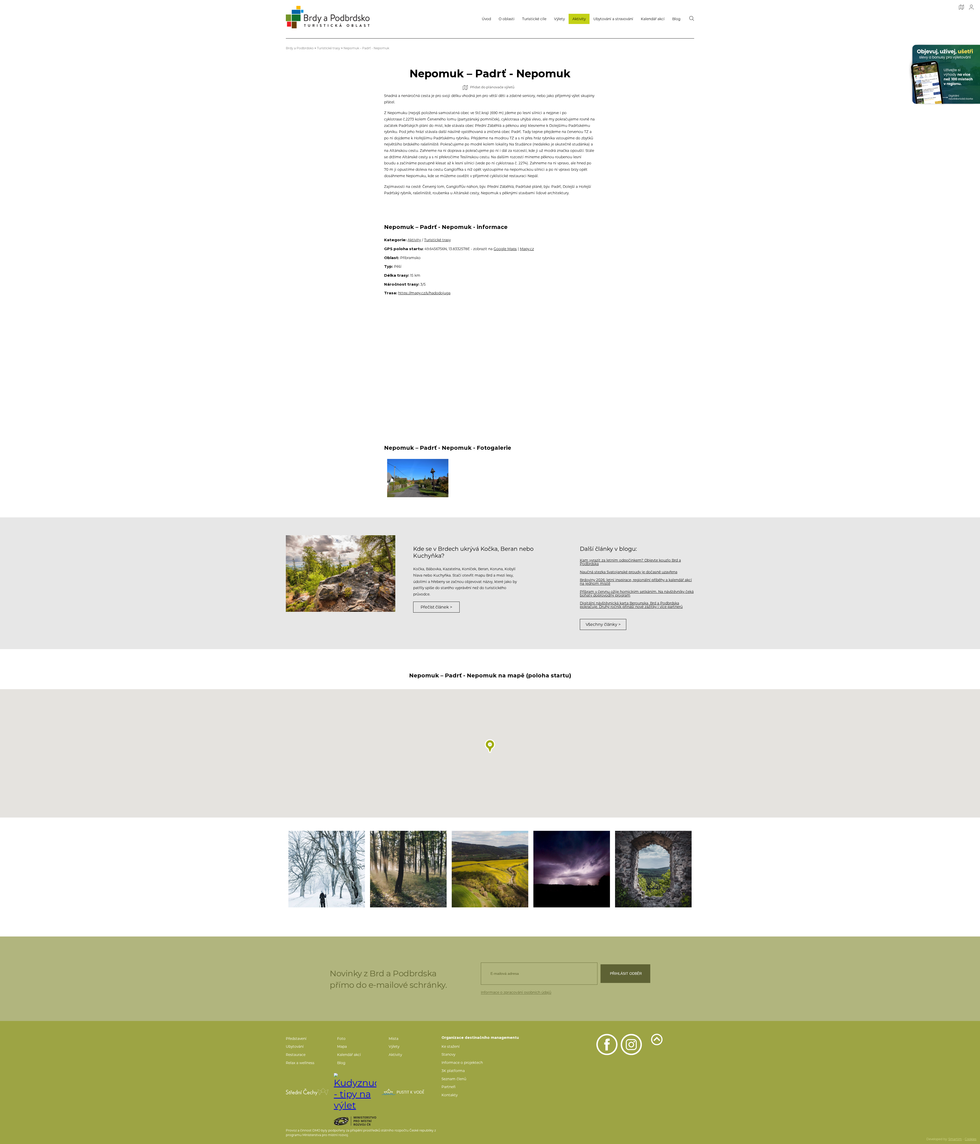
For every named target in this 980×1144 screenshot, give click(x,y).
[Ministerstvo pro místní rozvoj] (364, 1121)
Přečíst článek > (436, 607)
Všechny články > (603, 624)
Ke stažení (451, 1046)
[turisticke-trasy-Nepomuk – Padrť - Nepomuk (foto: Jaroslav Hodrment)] (418, 478)
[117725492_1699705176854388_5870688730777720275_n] (408, 869)
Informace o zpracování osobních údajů (516, 992)
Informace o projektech (462, 1063)
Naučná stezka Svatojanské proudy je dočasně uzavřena (628, 572)
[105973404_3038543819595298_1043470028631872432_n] (653, 869)
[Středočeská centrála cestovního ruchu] (307, 1092)
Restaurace (295, 1055)
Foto (341, 1039)
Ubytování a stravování (613, 19)
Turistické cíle (534, 19)
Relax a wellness (300, 1063)
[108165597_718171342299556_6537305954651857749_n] (571, 869)
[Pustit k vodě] (403, 1092)
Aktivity (579, 19)
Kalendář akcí (653, 19)
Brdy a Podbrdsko (300, 48)
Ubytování (295, 1046)
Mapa (342, 1046)
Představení (296, 1039)
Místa (393, 1039)
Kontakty (450, 1095)
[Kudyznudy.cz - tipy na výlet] (355, 1092)
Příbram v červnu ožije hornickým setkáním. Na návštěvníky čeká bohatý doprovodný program (637, 593)
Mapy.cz (527, 249)
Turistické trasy (328, 48)
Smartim (955, 1139)
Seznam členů (454, 1079)
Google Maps (505, 249)
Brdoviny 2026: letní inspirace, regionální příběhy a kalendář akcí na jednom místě (636, 582)
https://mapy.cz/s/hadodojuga (424, 293)
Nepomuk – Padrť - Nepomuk (366, 48)
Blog (676, 19)
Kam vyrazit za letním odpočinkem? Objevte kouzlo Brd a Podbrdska (630, 562)
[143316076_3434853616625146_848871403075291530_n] (326, 869)
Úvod (486, 19)
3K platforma (453, 1071)
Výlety (559, 19)
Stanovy (448, 1054)
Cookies (970, 1139)
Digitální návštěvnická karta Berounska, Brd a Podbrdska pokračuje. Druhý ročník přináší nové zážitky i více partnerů (631, 605)
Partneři (449, 1087)
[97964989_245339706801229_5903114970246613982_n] (490, 869)
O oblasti (506, 19)
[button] (490, 746)
